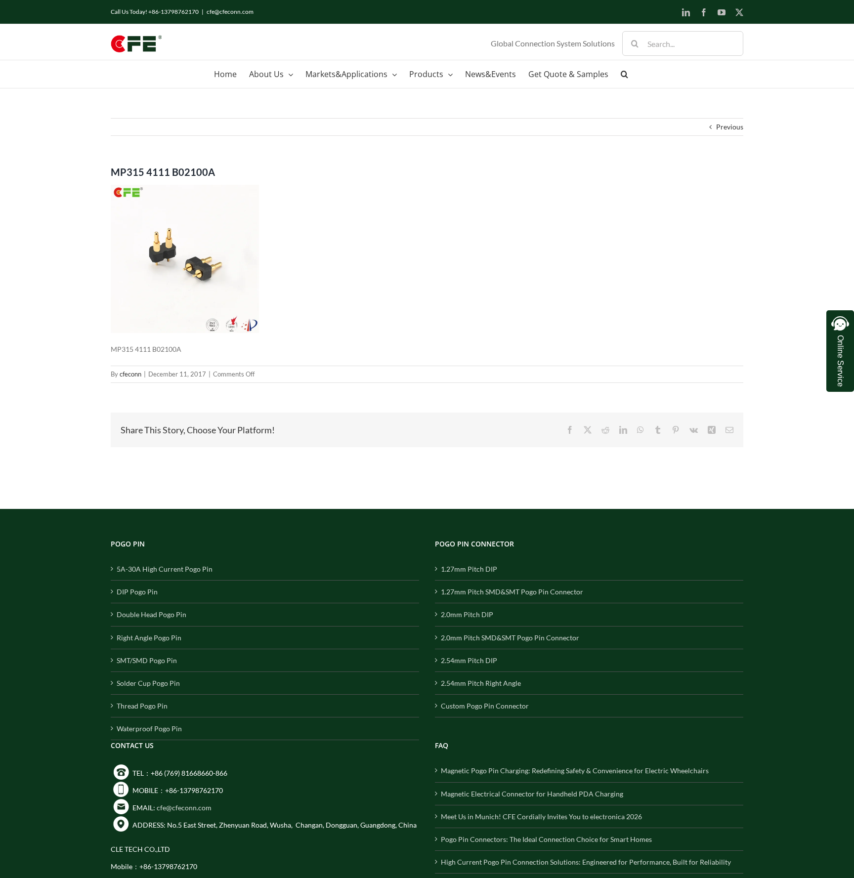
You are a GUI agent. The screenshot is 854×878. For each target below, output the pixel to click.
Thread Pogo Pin (142, 706)
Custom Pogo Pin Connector (485, 706)
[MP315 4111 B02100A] (185, 191)
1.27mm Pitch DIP (469, 569)
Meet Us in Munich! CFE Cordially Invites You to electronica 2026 (541, 816)
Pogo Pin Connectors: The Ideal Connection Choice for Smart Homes (546, 839)
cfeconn (130, 374)
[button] (624, 74)
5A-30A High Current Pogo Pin (165, 569)
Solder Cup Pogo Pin (148, 683)
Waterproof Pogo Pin (149, 728)
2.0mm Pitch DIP (467, 614)
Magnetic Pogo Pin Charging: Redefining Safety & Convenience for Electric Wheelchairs (575, 770)
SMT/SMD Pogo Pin (147, 660)
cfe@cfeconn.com (230, 11)
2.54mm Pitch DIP (469, 660)
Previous (729, 127)
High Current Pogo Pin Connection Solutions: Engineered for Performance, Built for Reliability (586, 862)
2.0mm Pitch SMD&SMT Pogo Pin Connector (510, 637)
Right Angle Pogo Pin (149, 637)
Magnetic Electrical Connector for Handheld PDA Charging (532, 794)
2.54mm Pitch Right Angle (481, 683)
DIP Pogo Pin (137, 591)
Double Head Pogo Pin (151, 614)
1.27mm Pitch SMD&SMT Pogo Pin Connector (512, 591)
